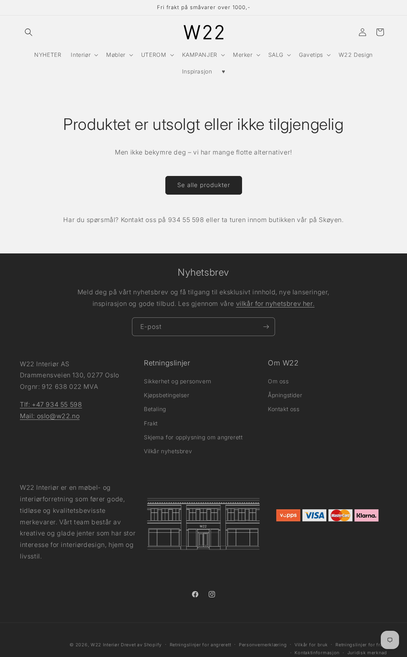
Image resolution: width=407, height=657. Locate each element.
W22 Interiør (105, 644)
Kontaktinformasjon (317, 652)
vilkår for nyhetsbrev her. (275, 303)
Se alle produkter (203, 185)
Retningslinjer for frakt (361, 644)
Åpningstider (285, 395)
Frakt (151, 423)
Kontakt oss (284, 409)
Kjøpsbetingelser (167, 395)
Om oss (278, 381)
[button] (28, 32)
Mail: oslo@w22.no (49, 416)
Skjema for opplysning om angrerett (193, 437)
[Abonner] (266, 326)
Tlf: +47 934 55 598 (51, 404)
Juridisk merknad (367, 652)
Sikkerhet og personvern (177, 381)
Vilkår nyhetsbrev (168, 451)
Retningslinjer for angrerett (200, 644)
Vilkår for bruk (311, 644)
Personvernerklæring (263, 644)
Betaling (155, 409)
